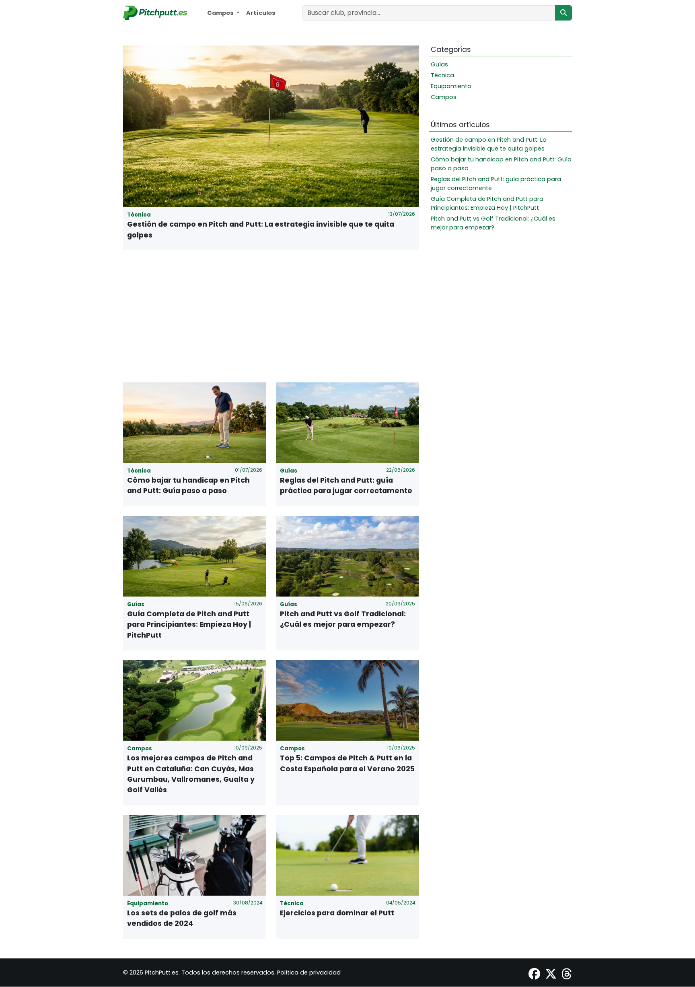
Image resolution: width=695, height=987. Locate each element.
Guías (439, 64)
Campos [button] (221, 13)
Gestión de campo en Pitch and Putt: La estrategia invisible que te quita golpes (260, 229)
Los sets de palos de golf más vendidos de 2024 (181, 918)
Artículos (261, 13)
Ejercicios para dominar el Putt (337, 913)
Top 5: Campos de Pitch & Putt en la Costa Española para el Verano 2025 (347, 763)
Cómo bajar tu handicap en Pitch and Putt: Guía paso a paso (188, 485)
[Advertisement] (271, 316)
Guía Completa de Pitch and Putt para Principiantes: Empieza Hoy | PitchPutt (189, 624)
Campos (443, 97)
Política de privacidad (309, 972)
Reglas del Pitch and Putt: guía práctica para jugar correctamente (346, 485)
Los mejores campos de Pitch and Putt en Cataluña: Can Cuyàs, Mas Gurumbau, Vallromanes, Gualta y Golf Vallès (191, 774)
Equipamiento (451, 86)
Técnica (442, 75)
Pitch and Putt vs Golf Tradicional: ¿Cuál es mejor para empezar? (343, 619)
